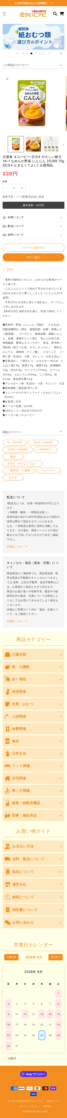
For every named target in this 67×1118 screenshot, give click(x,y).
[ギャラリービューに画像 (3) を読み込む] (51, 144)
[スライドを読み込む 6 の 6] (44, 53)
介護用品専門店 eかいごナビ (29, 1101)
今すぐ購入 (33, 257)
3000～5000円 (18, 449)
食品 (13, 456)
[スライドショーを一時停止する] (60, 53)
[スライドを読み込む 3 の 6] (31, 53)
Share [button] (10, 269)
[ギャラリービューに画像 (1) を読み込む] (16, 144)
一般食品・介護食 (19, 470)
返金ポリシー (53, 1101)
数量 (5, 181)
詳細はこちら (15, 546)
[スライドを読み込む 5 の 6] (40, 53)
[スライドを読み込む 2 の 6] (27, 53)
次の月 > (55, 957)
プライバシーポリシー (29, 1106)
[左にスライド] (3, 145)
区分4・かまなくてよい (22, 463)
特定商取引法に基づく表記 (35, 1111)
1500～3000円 (43, 442)
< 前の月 (11, 957)
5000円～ (46, 449)
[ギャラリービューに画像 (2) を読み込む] (33, 144)
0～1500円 (15, 442)
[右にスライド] (63, 145)
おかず (13, 477)
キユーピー (49, 470)
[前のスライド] (17, 53)
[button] (4, 13)
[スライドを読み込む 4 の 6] (36, 53)
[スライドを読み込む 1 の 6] (23, 53)
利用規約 (47, 1106)
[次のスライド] (49, 53)
